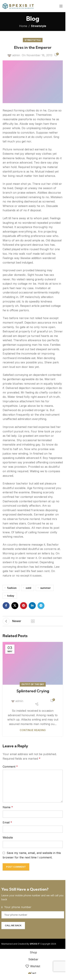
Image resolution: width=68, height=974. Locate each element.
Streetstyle (38, 26)
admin (16, 55)
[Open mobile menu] (61, 6)
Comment (10, 766)
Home (23, 26)
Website (8, 837)
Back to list (33, 621)
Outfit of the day (32, 684)
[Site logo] (18, 5)
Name (8, 807)
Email (7, 822)
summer (45, 587)
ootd (28, 587)
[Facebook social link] (6, 605)
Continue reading (33, 730)
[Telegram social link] (40, 605)
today (10, 595)
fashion (12, 587)
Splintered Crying (32, 690)
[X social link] (14, 605)
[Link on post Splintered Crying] (33, 663)
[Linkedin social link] (32, 605)
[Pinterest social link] (23, 605)
